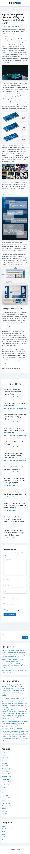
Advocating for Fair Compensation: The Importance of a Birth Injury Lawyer (15, 693)
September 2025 (6, 782)
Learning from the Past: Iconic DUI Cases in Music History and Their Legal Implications (14, 480)
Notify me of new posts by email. (13, 610)
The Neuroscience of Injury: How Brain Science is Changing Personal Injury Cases (14, 533)
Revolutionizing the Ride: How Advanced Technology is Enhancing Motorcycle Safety (14, 519)
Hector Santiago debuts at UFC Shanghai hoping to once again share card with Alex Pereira (13, 665)
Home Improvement (7, 829)
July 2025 (4, 787)
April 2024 (4, 814)
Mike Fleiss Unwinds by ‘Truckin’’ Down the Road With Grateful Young (14, 392)
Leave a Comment (8, 396)
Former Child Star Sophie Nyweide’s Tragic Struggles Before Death (14, 705)
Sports (3, 837)
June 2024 (5, 811)
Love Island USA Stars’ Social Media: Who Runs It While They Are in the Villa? (15, 738)
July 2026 (4, 755)
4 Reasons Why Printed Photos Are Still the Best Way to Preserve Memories (14, 455)
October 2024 (5, 808)
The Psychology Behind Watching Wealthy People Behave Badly (14, 716)
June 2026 (5, 757)
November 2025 (6, 776)
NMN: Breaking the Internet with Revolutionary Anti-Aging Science (15, 417)
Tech (3, 839)
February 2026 (6, 768)
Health (3, 826)
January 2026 (5, 771)
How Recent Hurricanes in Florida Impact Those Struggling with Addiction (15, 430)
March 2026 (5, 766)
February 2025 (6, 798)
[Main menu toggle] (3, 3)
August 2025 (5, 784)
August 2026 (5, 752)
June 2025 (5, 790)
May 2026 (4, 760)
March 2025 (5, 795)
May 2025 (4, 792)
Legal (3, 831)
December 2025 (6, 774)
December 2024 (6, 803)
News (14, 396)
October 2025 (5, 779)
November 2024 (6, 806)
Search (3, 634)
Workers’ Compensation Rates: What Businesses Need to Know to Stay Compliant (15, 505)
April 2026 (4, 763)
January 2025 (5, 800)
